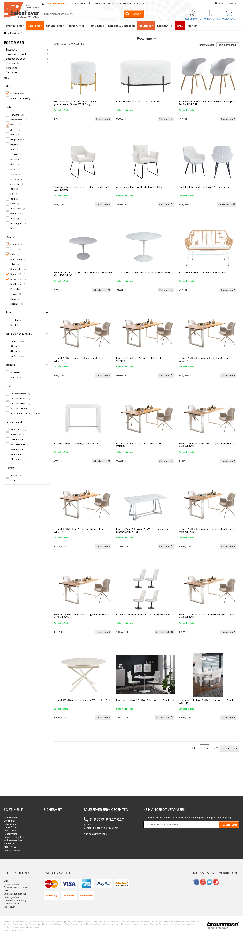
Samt (14, 298)
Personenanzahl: (15, 422)
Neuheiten (146, 25)
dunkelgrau (18, 223)
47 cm (15, 351)
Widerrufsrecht (11, 903)
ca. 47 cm (17, 341)
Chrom (15, 293)
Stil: (8, 85)
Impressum (230, 3)
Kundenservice (211, 18)
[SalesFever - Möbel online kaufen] (21, 9)
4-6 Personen (19, 434)
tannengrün (18, 159)
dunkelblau (17, 208)
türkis (15, 164)
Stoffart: (10, 364)
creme (15, 174)
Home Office (76, 25)
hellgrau (17, 139)
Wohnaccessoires (13, 840)
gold (14, 198)
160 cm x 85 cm (20, 398)
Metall (16, 244)
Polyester (17, 288)
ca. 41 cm (17, 356)
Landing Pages (12, 849)
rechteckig (18, 320)
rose (14, 203)
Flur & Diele (96, 25)
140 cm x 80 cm (20, 393)
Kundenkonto (193, 18)
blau (15, 134)
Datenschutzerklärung (15, 900)
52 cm (15, 346)
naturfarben (19, 119)
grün (14, 149)
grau (15, 129)
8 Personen (18, 454)
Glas (14, 264)
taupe (15, 169)
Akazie (15, 475)
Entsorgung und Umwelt (16, 887)
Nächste (230, 748)
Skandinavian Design (22, 98)
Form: (9, 312)
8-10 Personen (19, 444)
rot (13, 193)
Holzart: (10, 467)
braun (15, 228)
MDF (15, 249)
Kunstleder (18, 269)
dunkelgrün (18, 218)
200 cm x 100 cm (20, 408)
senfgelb (16, 154)
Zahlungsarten (11, 897)
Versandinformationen (15, 893)
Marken (192, 25)
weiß (15, 124)
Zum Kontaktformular (95, 833)
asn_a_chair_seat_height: (19, 333)
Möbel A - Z (165, 25)
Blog (6, 880)
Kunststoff (17, 274)
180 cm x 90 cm (20, 403)
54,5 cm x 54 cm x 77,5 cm (25, 413)
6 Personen (18, 429)
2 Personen (18, 459)
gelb (14, 188)
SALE (180, 25)
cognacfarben (19, 178)
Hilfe (220, 3)
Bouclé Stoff (18, 259)
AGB (6, 890)
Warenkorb (228, 18)
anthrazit (16, 183)
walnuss (16, 213)
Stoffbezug (17, 284)
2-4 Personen (19, 439)
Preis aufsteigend (227, 44)
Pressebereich (11, 883)
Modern (17, 93)
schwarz (17, 114)
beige (15, 144)
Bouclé (15, 377)
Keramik (16, 303)
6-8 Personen (19, 449)
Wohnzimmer (15, 25)
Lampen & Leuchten (121, 25)
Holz (14, 254)
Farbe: (9, 106)
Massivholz (18, 279)
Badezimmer (10, 833)
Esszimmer (35, 25)
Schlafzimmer (55, 25)
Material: (11, 236)
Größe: (9, 385)
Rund (15, 325)
